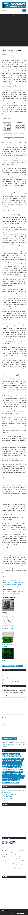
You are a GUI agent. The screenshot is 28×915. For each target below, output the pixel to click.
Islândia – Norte (8, 796)
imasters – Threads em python (11, 593)
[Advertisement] (14, 32)
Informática (5, 54)
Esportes (4, 763)
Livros (4, 771)
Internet (9, 769)
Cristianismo (17, 756)
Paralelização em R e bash (18, 566)
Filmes (8, 765)
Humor (4, 769)
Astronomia (16, 754)
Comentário (5, 696)
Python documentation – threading (13, 591)
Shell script (10, 780)
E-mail (4, 724)
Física (20, 765)
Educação (21, 758)
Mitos (3, 773)
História (13, 767)
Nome (4, 718)
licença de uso (20, 913)
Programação (6, 665)
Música (8, 773)
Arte (10, 754)
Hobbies (19, 767)
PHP (19, 773)
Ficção (4, 765)
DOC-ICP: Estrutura (8, 798)
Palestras (14, 773)
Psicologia (5, 778)
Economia (14, 758)
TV (10, 782)
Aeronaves (5, 754)
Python (13, 665)
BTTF (11, 756)
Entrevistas (19, 760)
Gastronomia (5, 767)
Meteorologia (18, 771)
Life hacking (16, 769)
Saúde (3, 780)
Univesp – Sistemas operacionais (12, 580)
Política (13, 776)
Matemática (10, 771)
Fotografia (15, 765)
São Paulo (17, 780)
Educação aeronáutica (8, 760)
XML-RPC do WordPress (10, 794)
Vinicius (18, 52)
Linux (22, 769)
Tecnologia (19, 665)
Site (3, 731)
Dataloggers (7, 800)
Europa (20, 763)
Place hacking (6, 776)
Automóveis (5, 756)
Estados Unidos (12, 763)
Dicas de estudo (6, 758)
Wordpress (15, 782)
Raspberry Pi (20, 778)
